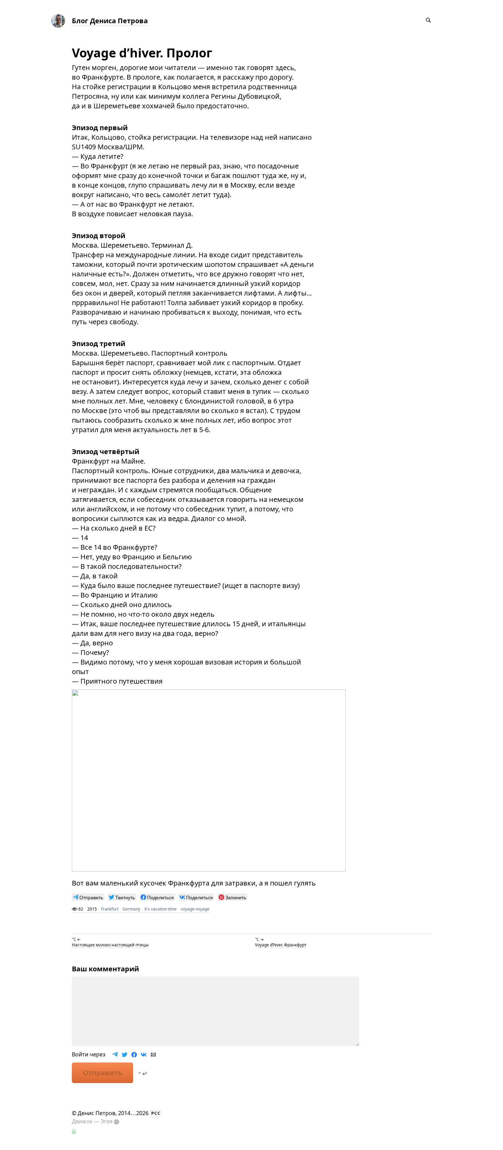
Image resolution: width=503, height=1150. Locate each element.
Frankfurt (109, 909)
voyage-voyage (195, 909)
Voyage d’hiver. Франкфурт (281, 945)
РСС (155, 1113)
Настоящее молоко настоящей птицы (110, 945)
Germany (131, 909)
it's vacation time (160, 909)
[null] (88, 897)
